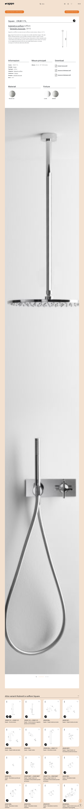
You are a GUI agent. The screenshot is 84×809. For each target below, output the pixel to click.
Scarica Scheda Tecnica (71, 11)
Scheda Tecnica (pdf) (62, 66)
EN (78, 3)
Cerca (43, 3)
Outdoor (16, 73)
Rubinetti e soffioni (16, 26)
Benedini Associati (17, 28)
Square (14, 67)
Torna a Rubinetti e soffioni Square (14, 11)
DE (80, 3)
